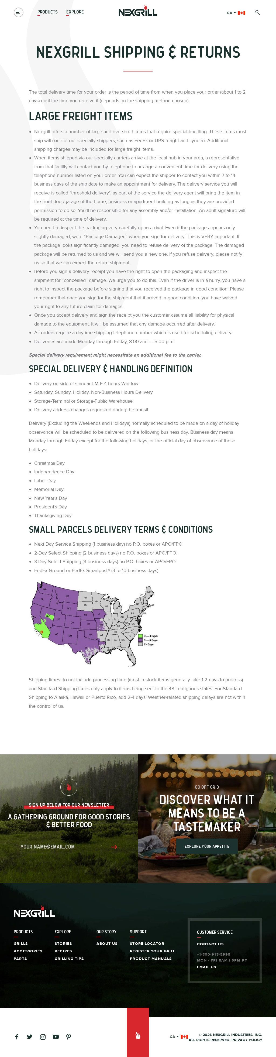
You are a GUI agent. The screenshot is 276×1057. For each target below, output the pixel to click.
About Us (107, 943)
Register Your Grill (152, 951)
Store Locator (147, 943)
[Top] (138, 1032)
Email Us (206, 967)
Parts (20, 958)
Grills (21, 943)
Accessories (28, 951)
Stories (63, 943)
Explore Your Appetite (207, 846)
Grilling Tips (69, 958)
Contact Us (210, 944)
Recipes (63, 951)
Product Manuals (151, 958)
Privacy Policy (247, 1040)
